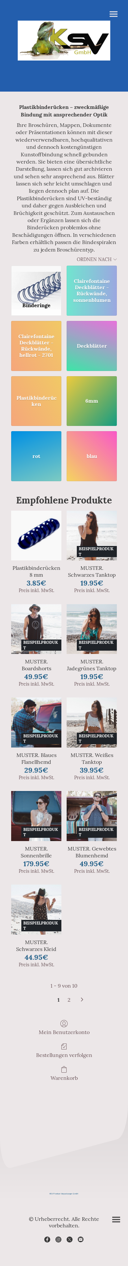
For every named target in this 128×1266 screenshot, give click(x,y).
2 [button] (69, 999)
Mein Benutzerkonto (64, 1032)
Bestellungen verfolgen (64, 1055)
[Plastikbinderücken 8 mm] (36, 536)
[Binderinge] (36, 281)
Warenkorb (64, 1078)
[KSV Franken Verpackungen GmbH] (64, 1202)
